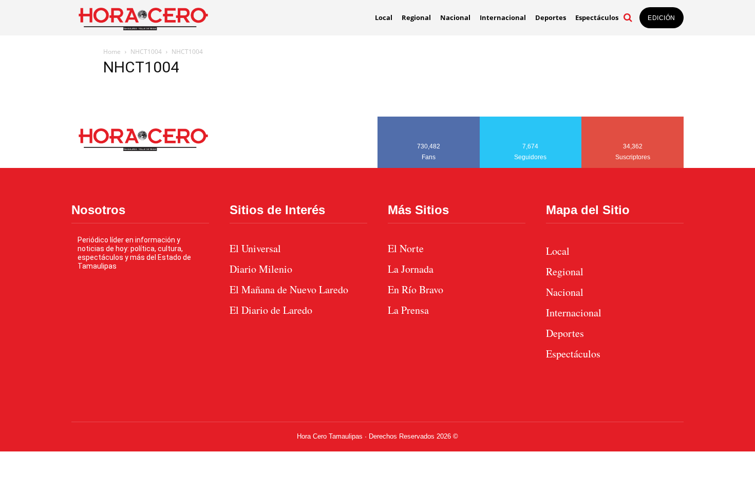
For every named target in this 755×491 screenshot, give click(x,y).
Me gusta (428, 120)
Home (112, 51)
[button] (627, 17)
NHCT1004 (146, 51)
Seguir (530, 120)
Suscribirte (633, 120)
